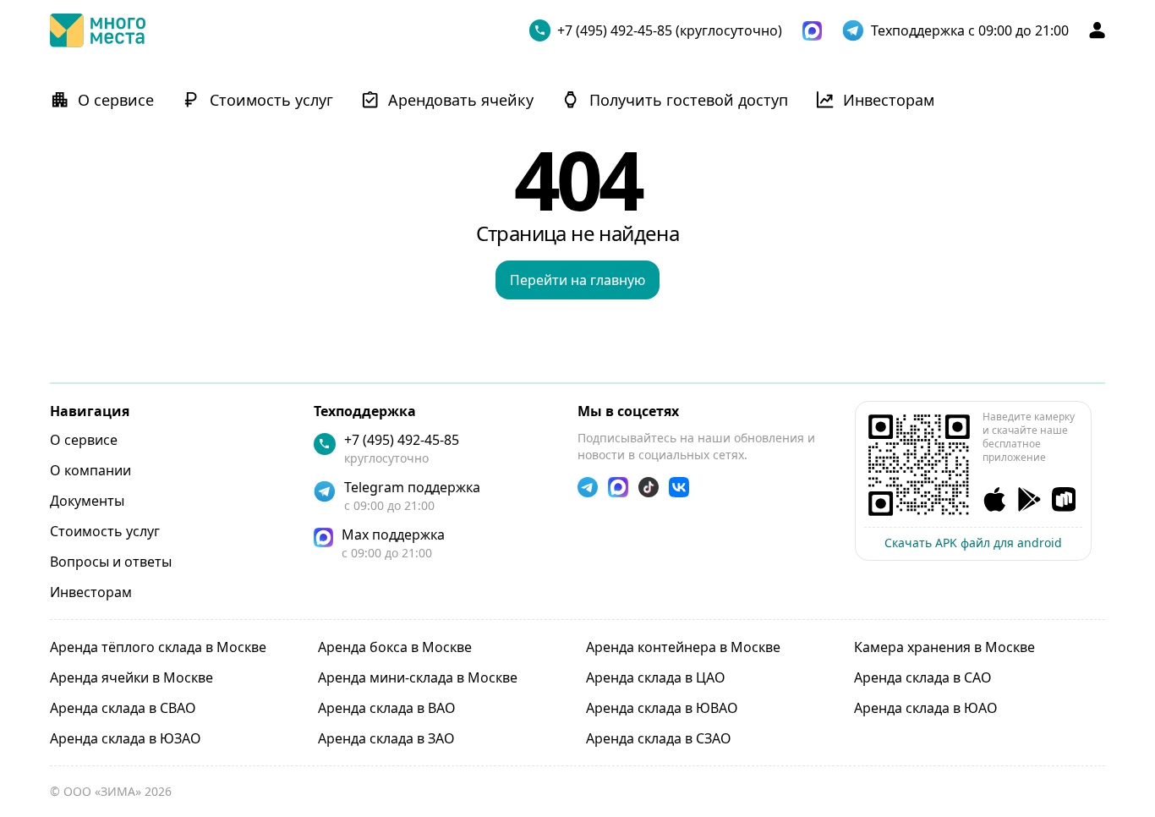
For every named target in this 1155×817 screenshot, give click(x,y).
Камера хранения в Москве (944, 647)
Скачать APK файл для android (973, 543)
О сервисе (84, 439)
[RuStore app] (1064, 499)
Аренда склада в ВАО (387, 708)
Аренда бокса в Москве (395, 647)
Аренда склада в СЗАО (658, 738)
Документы (87, 500)
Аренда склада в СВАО (123, 708)
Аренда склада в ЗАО (386, 738)
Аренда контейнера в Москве (683, 647)
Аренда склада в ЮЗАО (125, 738)
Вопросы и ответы (111, 561)
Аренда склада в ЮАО (926, 708)
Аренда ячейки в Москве (131, 677)
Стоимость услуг (105, 531)
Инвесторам (91, 592)
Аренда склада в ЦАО (655, 677)
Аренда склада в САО (923, 677)
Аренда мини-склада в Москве (417, 677)
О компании (90, 470)
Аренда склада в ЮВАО (662, 708)
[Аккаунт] (1097, 30)
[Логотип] (97, 30)
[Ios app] (995, 499)
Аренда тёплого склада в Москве (158, 647)
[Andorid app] (1029, 499)
